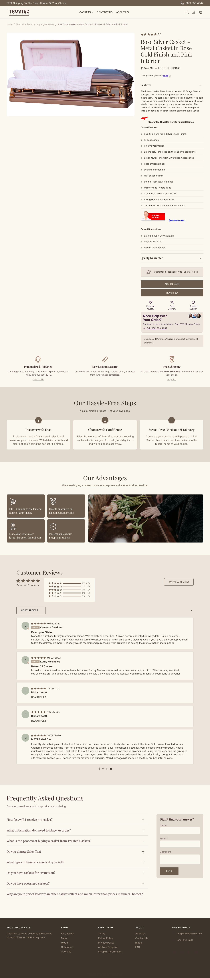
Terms (101, 933)
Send (169, 871)
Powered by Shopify (115, 974)
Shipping (171, 379)
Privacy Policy (106, 942)
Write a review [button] (179, 582)
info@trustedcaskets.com (189, 933)
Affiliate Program (107, 947)
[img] (39, 623)
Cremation (67, 947)
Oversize (66, 951)
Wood (64, 942)
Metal (64, 938)
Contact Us (38, 379)
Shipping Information (110, 951)
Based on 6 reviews (27, 585)
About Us (140, 933)
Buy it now (172, 292)
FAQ (137, 947)
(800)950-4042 (177, 220)
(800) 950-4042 (194, 3)
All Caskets (67, 933)
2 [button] (103, 769)
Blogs (138, 942)
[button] (86, 12)
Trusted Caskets (100, 974)
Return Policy (105, 938)
